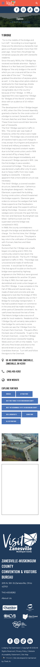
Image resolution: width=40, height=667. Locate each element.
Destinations (26, 22)
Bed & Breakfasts (11, 414)
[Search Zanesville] (36, 3)
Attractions (24, 394)
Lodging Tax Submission (11, 648)
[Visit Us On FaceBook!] (16, 10)
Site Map (24, 655)
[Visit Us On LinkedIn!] (36, 10)
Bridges (8, 394)
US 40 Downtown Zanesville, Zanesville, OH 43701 (19, 361)
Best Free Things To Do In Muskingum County (20, 401)
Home (12, 22)
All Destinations (11, 421)
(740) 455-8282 (14, 371)
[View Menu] (3, 3)
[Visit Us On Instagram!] (23, 10)
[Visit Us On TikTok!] (30, 10)
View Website (13, 380)
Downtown (29, 414)
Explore (17, 22)
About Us (7, 598)
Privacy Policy (21, 651)
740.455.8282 (9, 592)
